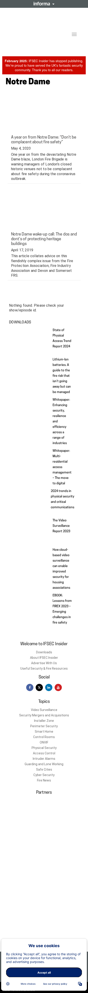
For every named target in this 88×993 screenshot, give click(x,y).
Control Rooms (44, 737)
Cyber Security (44, 775)
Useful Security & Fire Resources (44, 668)
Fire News (44, 780)
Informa (44, 3)
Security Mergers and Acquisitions (44, 715)
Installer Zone (44, 720)
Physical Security (44, 748)
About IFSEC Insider (44, 657)
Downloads (44, 652)
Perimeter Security (44, 726)
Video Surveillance (44, 710)
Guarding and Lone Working (44, 764)
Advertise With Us (44, 663)
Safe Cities (44, 769)
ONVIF (44, 742)
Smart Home (44, 731)
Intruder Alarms (44, 758)
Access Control (44, 753)
